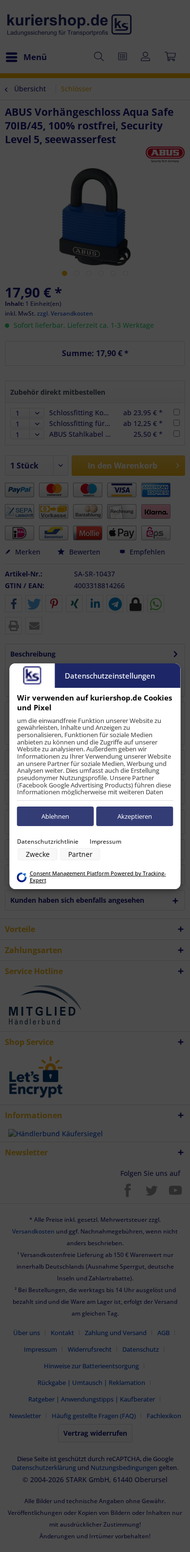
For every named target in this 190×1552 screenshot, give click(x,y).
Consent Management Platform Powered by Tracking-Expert (98, 877)
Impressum (105, 841)
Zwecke (38, 854)
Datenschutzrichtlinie (47, 841)
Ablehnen (55, 816)
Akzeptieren (134, 816)
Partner (80, 854)
